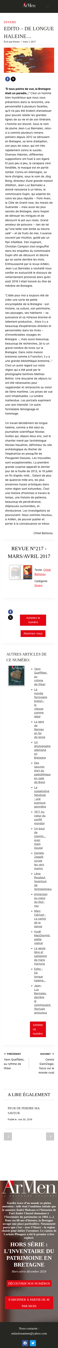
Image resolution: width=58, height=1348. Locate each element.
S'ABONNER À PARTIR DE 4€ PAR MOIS (29, 1303)
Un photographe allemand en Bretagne (42, 750)
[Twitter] (33, 1343)
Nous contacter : (29, 1328)
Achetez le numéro (33, 620)
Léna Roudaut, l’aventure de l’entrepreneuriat (44, 881)
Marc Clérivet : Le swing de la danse (40, 918)
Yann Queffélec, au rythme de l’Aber (14, 1061)
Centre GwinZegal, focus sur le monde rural (46, 1063)
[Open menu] (47, 6)
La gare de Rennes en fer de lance (39, 729)
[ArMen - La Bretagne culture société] (29, 5)
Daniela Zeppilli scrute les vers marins (39, 860)
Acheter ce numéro (38, 1029)
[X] (13, 79)
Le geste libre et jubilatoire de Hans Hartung (40, 956)
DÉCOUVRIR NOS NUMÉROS (29, 1283)
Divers (10, 22)
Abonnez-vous (33, 633)
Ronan (16, 41)
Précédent (8, 1136)
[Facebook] (7, 79)
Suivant (50, 1136)
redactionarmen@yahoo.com (29, 1333)
